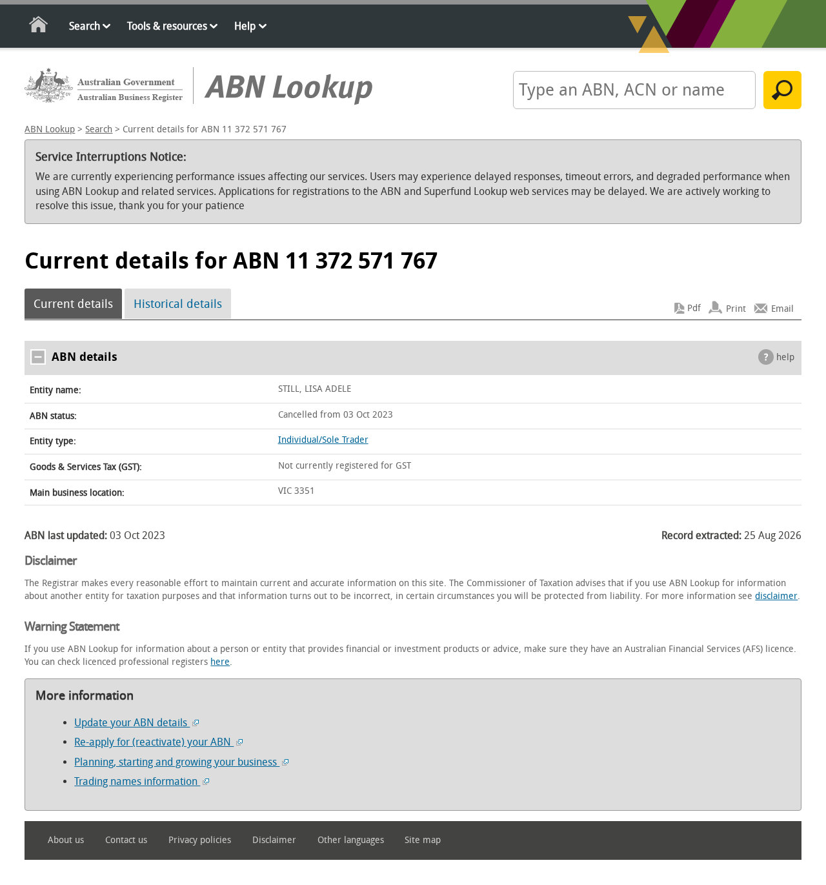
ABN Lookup (50, 129)
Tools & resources (167, 26)
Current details (73, 304)
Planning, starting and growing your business (176, 762)
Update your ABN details (132, 723)
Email (782, 308)
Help (245, 26)
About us (66, 840)
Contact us (126, 840)
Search (84, 26)
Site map (423, 840)
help (785, 357)
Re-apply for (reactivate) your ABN (154, 742)
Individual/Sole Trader (323, 439)
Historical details (178, 304)
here (220, 661)
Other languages (350, 840)
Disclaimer (274, 840)
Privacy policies (199, 840)
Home (39, 26)
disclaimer (776, 596)
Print (736, 308)
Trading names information (137, 781)
